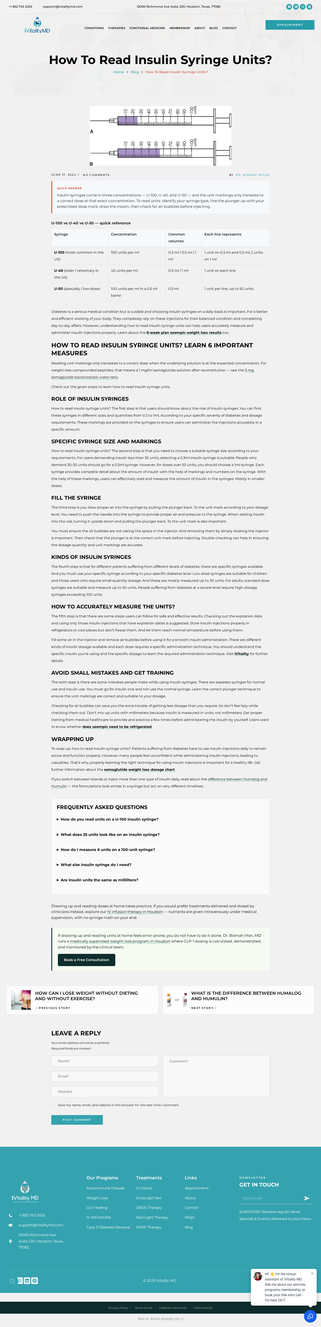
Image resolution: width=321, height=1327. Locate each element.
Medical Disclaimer (173, 1308)
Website (65, 1092)
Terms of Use (143, 1308)
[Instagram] (302, 7)
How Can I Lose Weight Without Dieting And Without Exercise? (86, 996)
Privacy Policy (118, 1308)
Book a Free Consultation (86, 960)
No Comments (96, 175)
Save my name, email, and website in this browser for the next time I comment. (118, 1105)
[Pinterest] (309, 7)
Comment (179, 1061)
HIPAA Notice (202, 1308)
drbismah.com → (172, 1318)
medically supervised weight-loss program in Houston (120, 941)
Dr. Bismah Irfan (253, 175)
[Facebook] (289, 7)
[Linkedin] (296, 7)
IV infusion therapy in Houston (135, 911)
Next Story (202, 1008)
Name (64, 1061)
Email (63, 1076)
